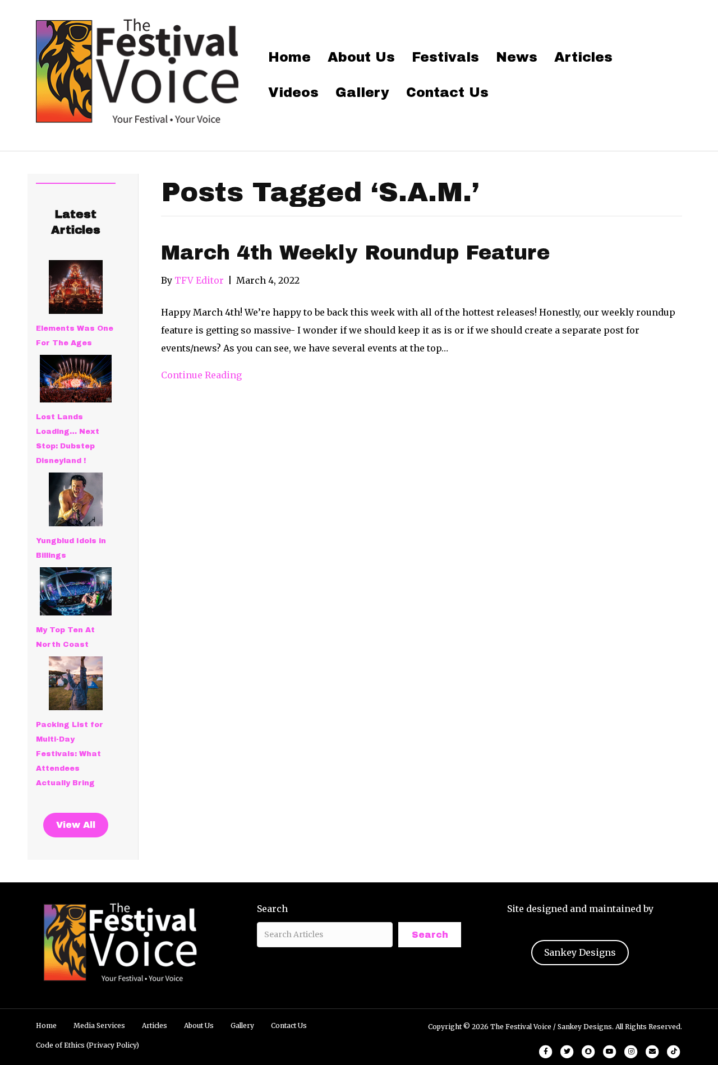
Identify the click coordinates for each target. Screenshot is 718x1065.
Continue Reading (201, 375)
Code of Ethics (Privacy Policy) (87, 1045)
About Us (361, 57)
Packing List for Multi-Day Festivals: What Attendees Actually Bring (69, 754)
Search (272, 908)
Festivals (445, 57)
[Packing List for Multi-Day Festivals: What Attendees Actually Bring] (76, 683)
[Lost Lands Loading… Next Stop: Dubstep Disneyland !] (76, 378)
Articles (583, 57)
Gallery (362, 92)
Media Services (99, 1025)
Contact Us (447, 92)
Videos (293, 92)
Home (289, 57)
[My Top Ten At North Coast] (76, 591)
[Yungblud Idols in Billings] (76, 499)
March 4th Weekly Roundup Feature (355, 253)
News (516, 57)
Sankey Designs (580, 952)
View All (75, 825)
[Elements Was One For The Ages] (76, 287)
